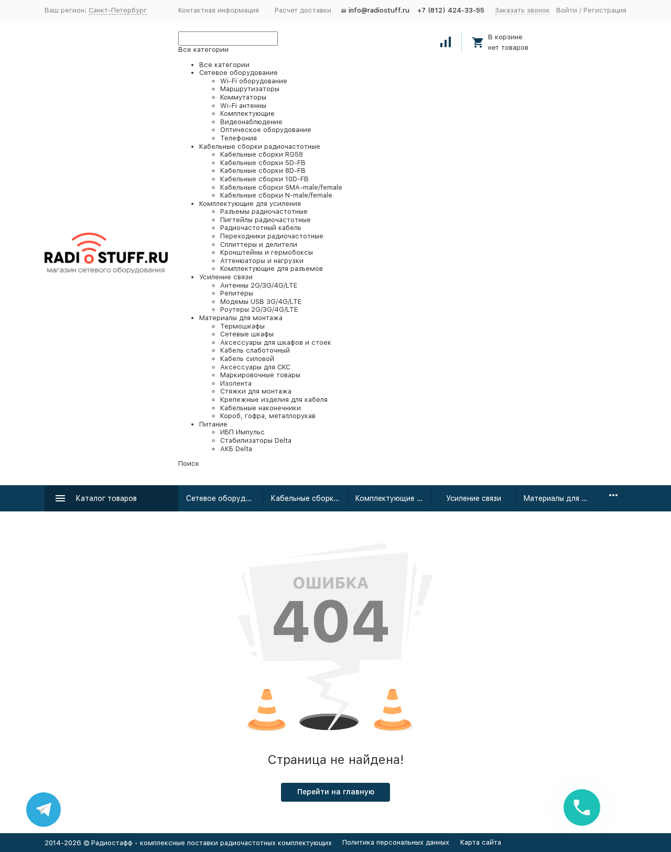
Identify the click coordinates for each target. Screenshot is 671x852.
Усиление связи (473, 498)
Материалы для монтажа (561, 498)
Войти (566, 10)
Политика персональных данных (395, 842)
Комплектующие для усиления (393, 498)
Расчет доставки (303, 10)
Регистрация (604, 10)
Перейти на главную (335, 792)
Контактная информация (218, 10)
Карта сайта (480, 842)
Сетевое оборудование (224, 498)
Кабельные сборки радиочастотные (309, 498)
